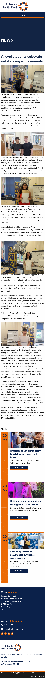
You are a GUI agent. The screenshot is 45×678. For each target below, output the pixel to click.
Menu (23, 16)
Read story (19, 467)
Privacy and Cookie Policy (9, 673)
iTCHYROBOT (39, 676)
